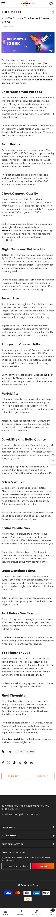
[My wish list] (51, 3)
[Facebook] (2, 762)
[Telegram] (25, 762)
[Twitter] (8, 762)
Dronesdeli (13, 739)
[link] (20, 912)
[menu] (3, 3)
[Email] (31, 762)
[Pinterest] (14, 762)
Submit (43, 866)
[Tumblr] (20, 762)
